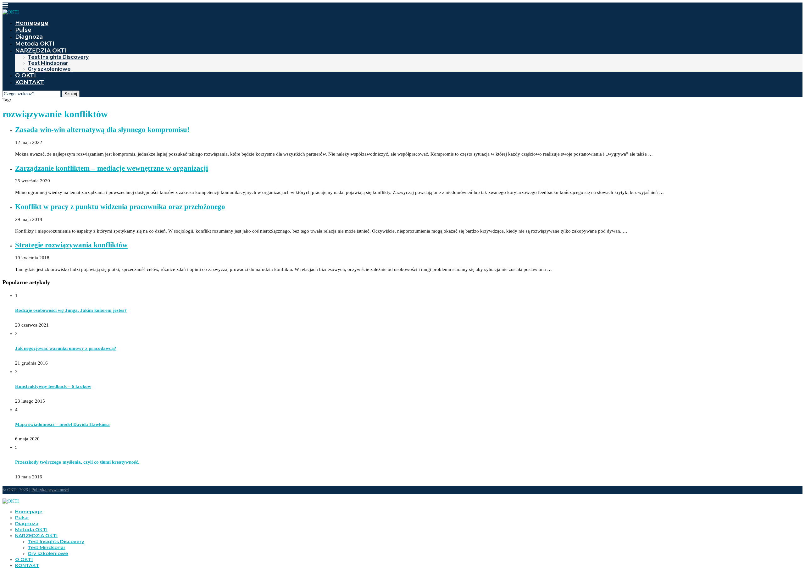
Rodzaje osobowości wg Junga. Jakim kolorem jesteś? (71, 310)
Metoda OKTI (34, 43)
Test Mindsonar (48, 63)
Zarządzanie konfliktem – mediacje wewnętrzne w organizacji (111, 168)
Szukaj (70, 93)
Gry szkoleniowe (49, 69)
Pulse (23, 29)
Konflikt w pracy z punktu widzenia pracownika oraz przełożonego (120, 207)
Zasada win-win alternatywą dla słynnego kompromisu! (102, 130)
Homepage (31, 22)
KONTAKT (29, 82)
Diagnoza (29, 36)
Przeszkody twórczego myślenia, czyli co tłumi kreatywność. (77, 462)
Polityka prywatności (50, 490)
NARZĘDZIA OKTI (41, 50)
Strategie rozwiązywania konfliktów (71, 245)
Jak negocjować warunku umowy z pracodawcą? (65, 348)
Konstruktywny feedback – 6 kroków (53, 386)
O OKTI (25, 75)
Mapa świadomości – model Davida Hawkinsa (62, 424)
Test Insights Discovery (58, 57)
